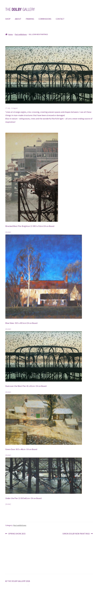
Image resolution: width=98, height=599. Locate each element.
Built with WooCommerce (16, 584)
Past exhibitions (21, 34)
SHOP (7, 19)
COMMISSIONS (45, 19)
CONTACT (60, 19)
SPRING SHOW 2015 (17, 533)
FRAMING (30, 19)
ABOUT (18, 19)
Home (10, 34)
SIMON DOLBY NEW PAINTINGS (76, 533)
